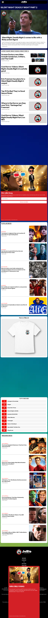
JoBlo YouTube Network (41, 589)
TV (24, 562)
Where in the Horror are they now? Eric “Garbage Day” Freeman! (13, 105)
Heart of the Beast (12, 423)
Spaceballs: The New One (14, 427)
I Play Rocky (10, 430)
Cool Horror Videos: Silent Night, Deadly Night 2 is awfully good (14, 69)
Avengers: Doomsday (13, 401)
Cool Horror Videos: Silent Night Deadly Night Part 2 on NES (13, 117)
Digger (9, 404)
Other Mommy (11, 417)
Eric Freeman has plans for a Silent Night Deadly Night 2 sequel (13, 81)
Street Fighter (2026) (13, 411)
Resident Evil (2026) (13, 414)
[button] (3, 2)
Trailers (24, 565)
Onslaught (10, 420)
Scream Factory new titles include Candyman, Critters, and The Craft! (13, 56)
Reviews (24, 563)
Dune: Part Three (12, 407)
